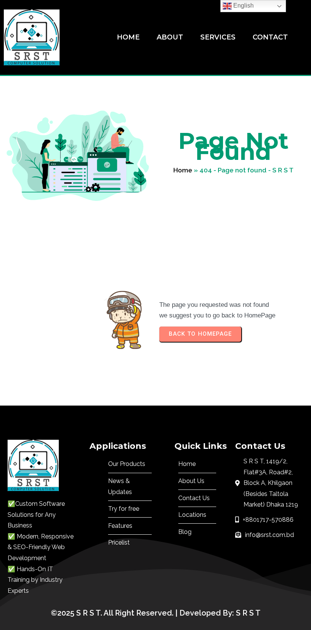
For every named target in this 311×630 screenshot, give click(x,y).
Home (182, 170)
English (243, 5)
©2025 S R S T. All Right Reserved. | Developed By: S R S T (156, 612)
